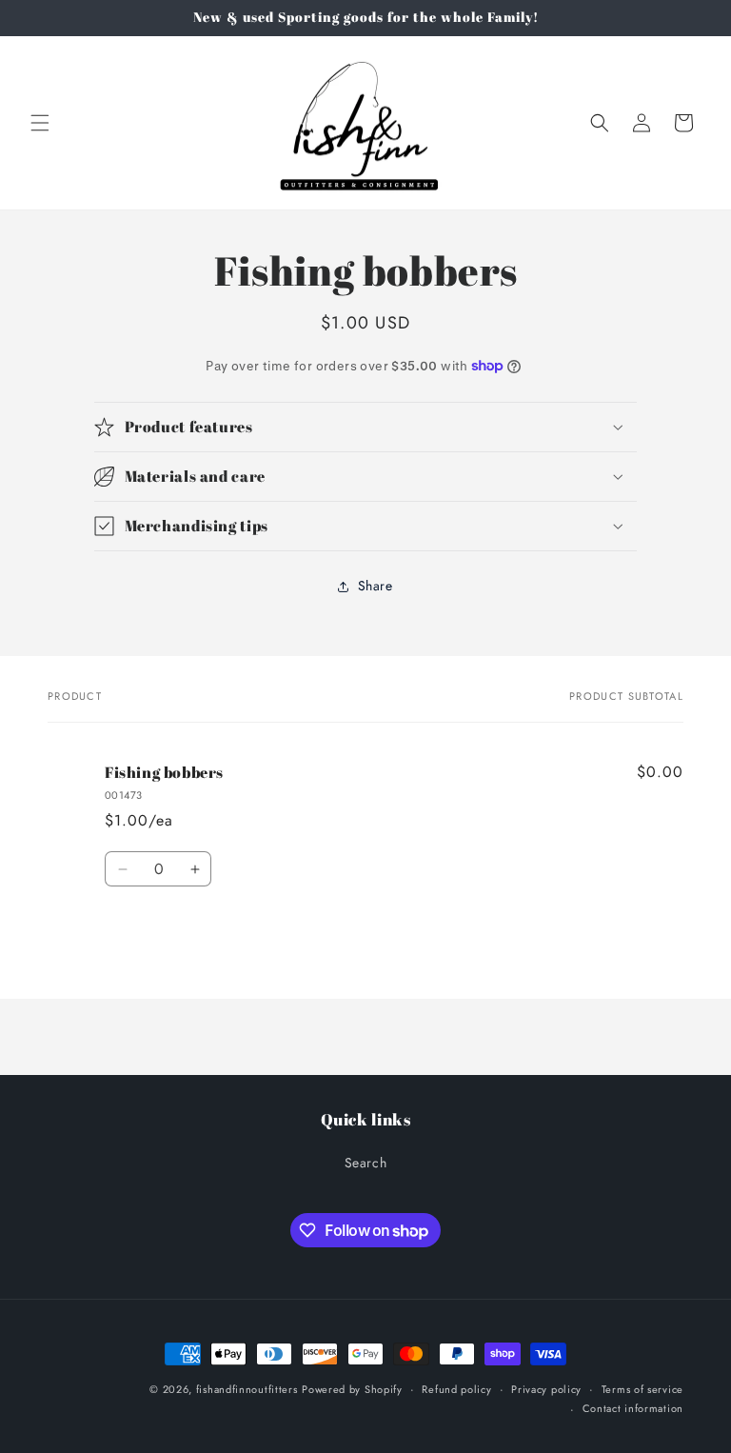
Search (366, 1162)
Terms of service (642, 1389)
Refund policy (456, 1389)
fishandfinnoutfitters (247, 1389)
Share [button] (375, 585)
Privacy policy (546, 1389)
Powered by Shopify (352, 1389)
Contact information (633, 1408)
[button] (40, 123)
